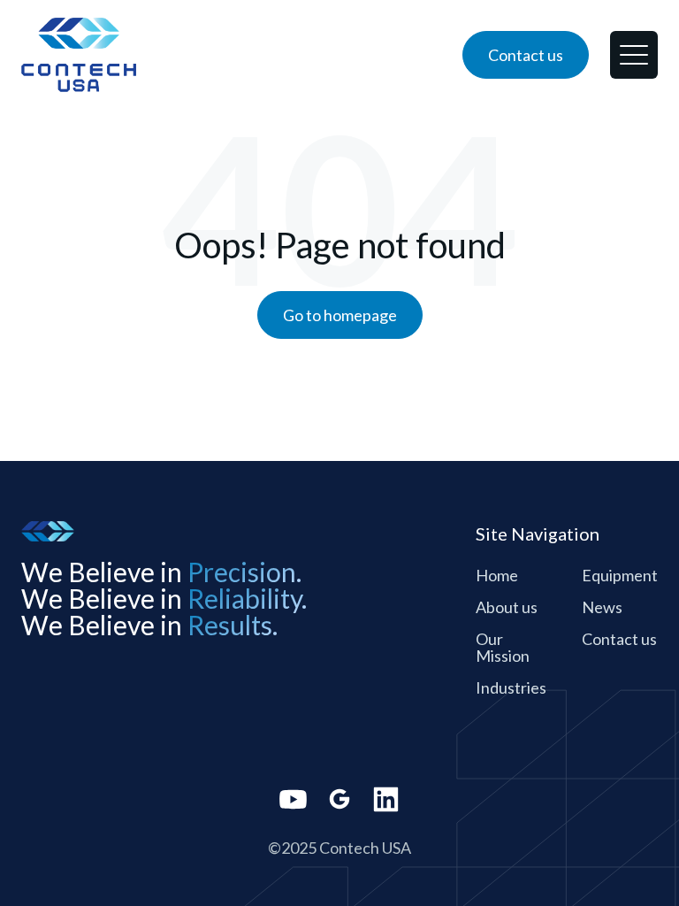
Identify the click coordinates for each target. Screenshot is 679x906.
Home (497, 575)
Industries (511, 687)
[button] (634, 55)
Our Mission (503, 647)
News (602, 607)
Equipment (620, 575)
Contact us (619, 639)
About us (507, 607)
